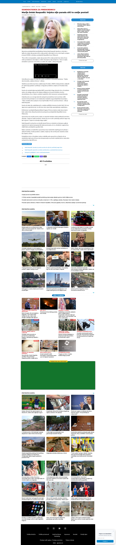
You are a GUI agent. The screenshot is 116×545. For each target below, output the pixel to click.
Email (45, 156)
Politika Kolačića (31, 534)
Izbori (33, 6)
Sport (54, 1)
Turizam (43, 6)
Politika (38, 6)
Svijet (49, 1)
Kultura (60, 1)
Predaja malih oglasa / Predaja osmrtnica (51, 540)
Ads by (55, 77)
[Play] (35, 76)
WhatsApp (36, 156)
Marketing (57, 536)
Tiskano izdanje (70, 540)
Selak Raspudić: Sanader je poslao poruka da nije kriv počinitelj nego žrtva (43, 147)
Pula (24, 1)
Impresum (67, 534)
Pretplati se (105, 541)
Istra (28, 1)
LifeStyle (66, 1)
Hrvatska (43, 1)
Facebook (29, 156)
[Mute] (42, 76)
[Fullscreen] (56, 76)
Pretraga (80, 1)
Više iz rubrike (58, 295)
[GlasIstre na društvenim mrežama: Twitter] (55, 528)
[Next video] (38, 76)
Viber (41, 156)
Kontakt (75, 534)
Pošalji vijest (84, 534)
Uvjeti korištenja (56, 534)
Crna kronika (35, 1)
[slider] (46, 74)
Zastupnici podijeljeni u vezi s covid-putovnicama (37, 152)
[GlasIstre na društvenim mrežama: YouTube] (61, 528)
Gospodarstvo (26, 6)
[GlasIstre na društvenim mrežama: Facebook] (49, 528)
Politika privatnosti (44, 534)
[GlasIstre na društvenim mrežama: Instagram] (66, 528)
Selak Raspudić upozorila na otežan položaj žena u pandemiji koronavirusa (43, 150)
